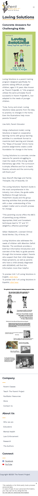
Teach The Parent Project (13, 391)
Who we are (8, 422)
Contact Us (8, 406)
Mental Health (9, 432)
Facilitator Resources (12, 396)
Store (5, 401)
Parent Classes (9, 387)
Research (7, 441)
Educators (7, 427)
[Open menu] (34, 7)
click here (14, 277)
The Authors (8, 446)
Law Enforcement (10, 436)
